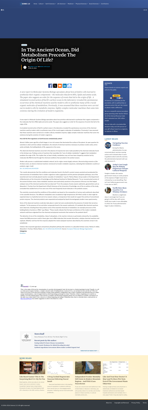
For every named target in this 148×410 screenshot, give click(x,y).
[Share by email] (60, 86)
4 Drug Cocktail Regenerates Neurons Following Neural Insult (58, 379)
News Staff (34, 66)
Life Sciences (61, 4)
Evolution (24, 45)
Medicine (70, 4)
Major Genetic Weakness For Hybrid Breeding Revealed (51, 345)
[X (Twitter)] (3, 10)
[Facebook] (2, 10)
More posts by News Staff (89, 350)
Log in (145, 10)
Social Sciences (93, 4)
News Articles (45, 66)
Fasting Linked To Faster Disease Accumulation (49, 343)
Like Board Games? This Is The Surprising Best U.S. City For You (32, 377)
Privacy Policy (135, 403)
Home (35, 4)
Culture (41, 4)
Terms (145, 403)
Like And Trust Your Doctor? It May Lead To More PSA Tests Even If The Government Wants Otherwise (115, 380)
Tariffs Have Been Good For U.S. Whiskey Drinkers (120, 190)
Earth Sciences (50, 4)
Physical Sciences (81, 4)
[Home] (26, 3)
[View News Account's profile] (24, 67)
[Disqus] (60, 258)
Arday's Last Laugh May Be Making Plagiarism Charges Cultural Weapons (120, 167)
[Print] (69, 86)
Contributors (105, 4)
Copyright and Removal (121, 403)
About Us (109, 403)
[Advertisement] (74, 24)
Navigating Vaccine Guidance (120, 144)
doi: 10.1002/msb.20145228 (29, 168)
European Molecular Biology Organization (79, 229)
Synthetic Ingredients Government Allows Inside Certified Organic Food (56, 347)
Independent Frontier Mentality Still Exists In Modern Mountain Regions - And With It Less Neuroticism (87, 380)
